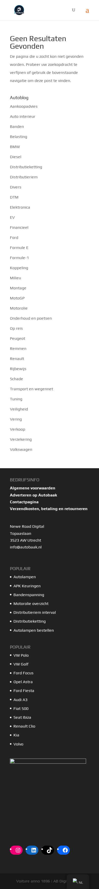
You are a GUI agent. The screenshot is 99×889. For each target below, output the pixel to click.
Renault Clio (24, 726)
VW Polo (21, 655)
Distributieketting (26, 166)
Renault (17, 358)
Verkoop (17, 429)
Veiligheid (19, 409)
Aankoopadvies (24, 106)
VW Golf (20, 664)
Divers (15, 187)
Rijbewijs (18, 368)
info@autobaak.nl (26, 547)
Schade (16, 378)
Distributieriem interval (34, 612)
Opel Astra (23, 681)
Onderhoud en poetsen (31, 318)
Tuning (16, 399)
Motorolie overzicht (30, 603)
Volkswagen (21, 449)
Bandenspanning (28, 594)
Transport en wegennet (31, 388)
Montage (18, 288)
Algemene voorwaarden (32, 488)
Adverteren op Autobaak (33, 495)
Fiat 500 (20, 708)
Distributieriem (24, 177)
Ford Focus (23, 673)
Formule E (19, 247)
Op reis (16, 328)
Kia (16, 735)
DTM (14, 197)
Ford (14, 237)
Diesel (15, 156)
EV (12, 217)
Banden (17, 126)
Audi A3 (20, 699)
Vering (16, 419)
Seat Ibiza (22, 717)
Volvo (18, 744)
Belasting (18, 136)
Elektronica (20, 207)
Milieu (15, 277)
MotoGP (17, 298)
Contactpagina (24, 501)
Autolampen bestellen (33, 630)
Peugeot (17, 338)
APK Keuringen (27, 586)
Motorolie (19, 308)
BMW (15, 146)
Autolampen (24, 576)
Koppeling (19, 267)
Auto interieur (22, 116)
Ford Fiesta (23, 690)
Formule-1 (19, 257)
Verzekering (21, 439)
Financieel (19, 227)
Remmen (18, 348)
